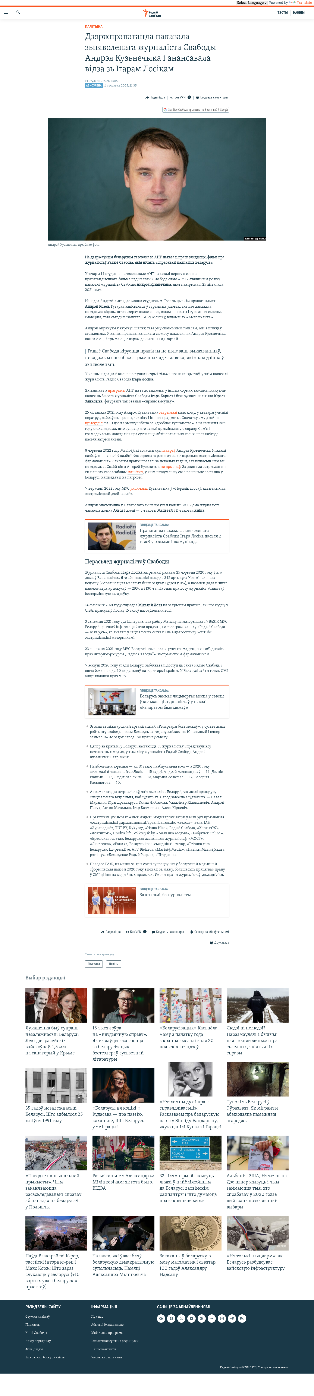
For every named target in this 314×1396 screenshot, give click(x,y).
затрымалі (168, 413)
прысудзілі (94, 423)
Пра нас (97, 1316)
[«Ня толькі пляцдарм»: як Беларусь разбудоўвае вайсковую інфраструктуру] (258, 1233)
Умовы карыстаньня (106, 1357)
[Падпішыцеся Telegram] (232, 1318)
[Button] (155, 97)
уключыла (139, 489)
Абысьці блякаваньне (107, 1325)
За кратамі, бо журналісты (45, 1357)
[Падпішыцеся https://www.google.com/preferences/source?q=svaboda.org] (161, 1318)
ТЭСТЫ (282, 13)
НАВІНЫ (299, 13)
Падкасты (32, 1325)
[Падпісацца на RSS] (242, 1318)
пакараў (168, 451)
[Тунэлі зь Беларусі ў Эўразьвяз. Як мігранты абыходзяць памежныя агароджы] (258, 1079)
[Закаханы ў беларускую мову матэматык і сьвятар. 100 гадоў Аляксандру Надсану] (191, 1233)
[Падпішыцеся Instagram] (222, 1318)
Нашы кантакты (103, 1349)
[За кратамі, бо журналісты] (112, 900)
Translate (304, 3)
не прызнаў (170, 467)
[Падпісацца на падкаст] (202, 1318)
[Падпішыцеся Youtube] (191, 1318)
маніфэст (135, 472)
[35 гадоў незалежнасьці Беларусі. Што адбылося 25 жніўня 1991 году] (56, 1085)
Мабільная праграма (107, 1333)
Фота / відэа (34, 1349)
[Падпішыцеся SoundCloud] (212, 1318)
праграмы (116, 391)
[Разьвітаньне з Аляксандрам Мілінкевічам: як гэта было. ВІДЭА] (123, 1153)
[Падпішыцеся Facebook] (171, 1318)
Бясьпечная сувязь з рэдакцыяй (115, 1341)
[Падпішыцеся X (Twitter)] (181, 1318)
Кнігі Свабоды (36, 1333)
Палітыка (94, 27)
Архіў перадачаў (38, 1341)
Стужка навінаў (37, 1316)
